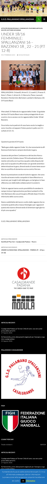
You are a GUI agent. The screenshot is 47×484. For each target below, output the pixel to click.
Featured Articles (36, 28)
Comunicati (23, 28)
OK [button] (23, 481)
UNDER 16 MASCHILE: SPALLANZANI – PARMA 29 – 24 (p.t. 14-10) (23, 250)
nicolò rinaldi (23, 55)
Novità (4, 30)
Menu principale (44, 19)
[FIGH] (23, 421)
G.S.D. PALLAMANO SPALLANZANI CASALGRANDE (18, 19)
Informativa (30, 481)
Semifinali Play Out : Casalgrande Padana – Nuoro (18, 240)
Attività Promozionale (10, 28)
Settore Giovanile (14, 30)
